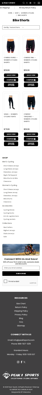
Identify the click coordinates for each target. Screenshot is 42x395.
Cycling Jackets (9, 219)
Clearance (7, 181)
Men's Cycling (8, 162)
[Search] (23, 3)
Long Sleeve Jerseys (11, 169)
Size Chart (21, 303)
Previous (3, 391)
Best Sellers (8, 227)
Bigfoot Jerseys (9, 230)
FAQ (21, 322)
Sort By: (6, 27)
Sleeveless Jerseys (10, 172)
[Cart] (34, 3)
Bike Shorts (8, 199)
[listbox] (17, 27)
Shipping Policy (21, 311)
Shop (5, 157)
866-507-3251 (24, 343)
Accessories (7, 206)
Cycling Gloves (9, 210)
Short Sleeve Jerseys (11, 166)
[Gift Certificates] (30, 3)
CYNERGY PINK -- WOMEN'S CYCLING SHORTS (30, 60)
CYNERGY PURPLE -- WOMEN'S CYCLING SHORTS (11, 60)
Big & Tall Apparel (10, 175)
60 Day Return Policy (25, 8)
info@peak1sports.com (23, 340)
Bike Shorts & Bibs (11, 178)
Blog (21, 318)
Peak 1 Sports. (13, 387)
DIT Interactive (26, 392)
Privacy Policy (21, 314)
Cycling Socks (9, 213)
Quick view (11, 75)
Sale (5, 237)
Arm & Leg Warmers (11, 216)
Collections (7, 223)
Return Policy (21, 307)
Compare (10, 80)
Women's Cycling (9, 185)
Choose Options (11, 84)
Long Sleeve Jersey (10, 192)
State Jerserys (9, 233)
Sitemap (21, 325)
